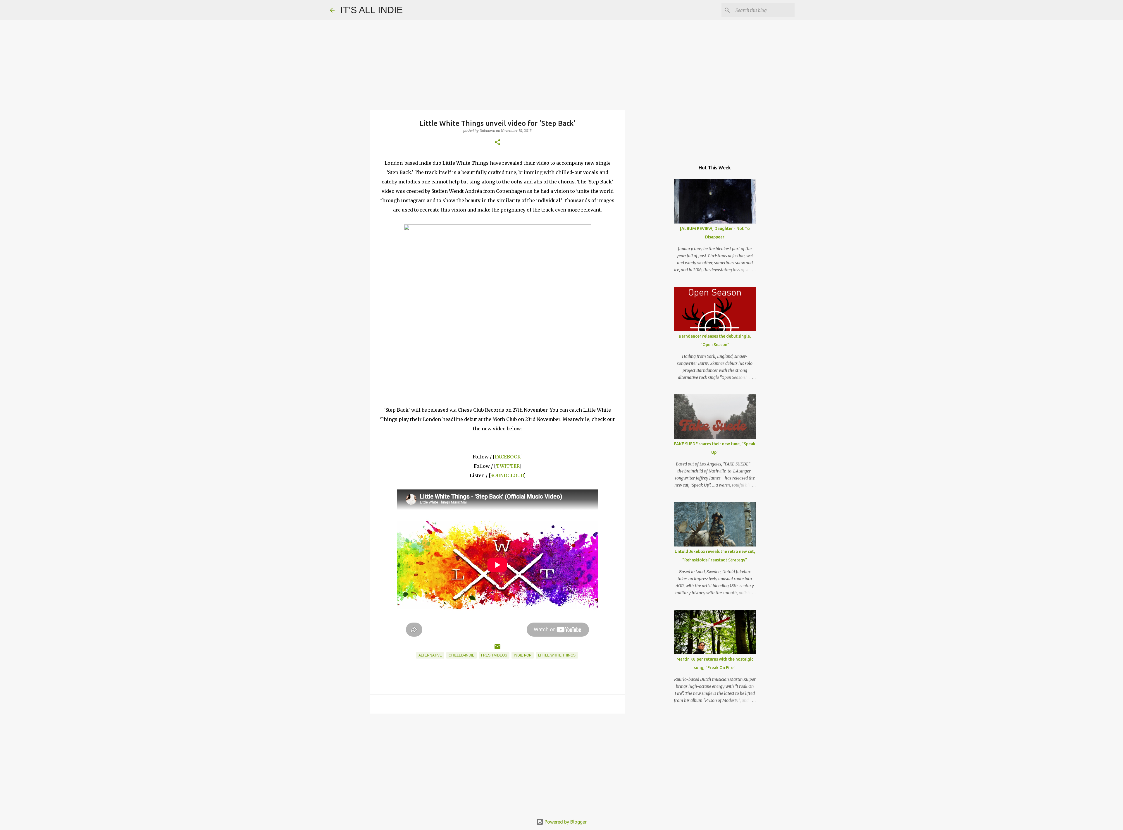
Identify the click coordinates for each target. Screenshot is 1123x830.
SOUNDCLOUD (506, 475)
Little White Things (557, 655)
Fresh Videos (494, 655)
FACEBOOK (508, 457)
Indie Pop (522, 655)
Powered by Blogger (565, 821)
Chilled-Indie (461, 655)
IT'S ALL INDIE (371, 10)
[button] (497, 143)
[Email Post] (497, 649)
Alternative (430, 655)
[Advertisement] (497, 763)
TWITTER (507, 466)
